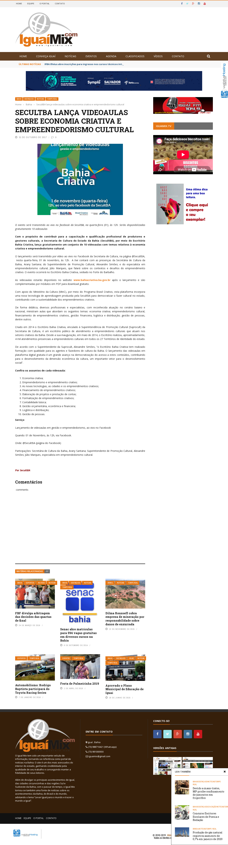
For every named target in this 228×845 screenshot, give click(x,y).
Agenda (111, 56)
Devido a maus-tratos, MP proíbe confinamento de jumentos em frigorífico (208, 793)
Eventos (91, 56)
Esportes (30, 583)
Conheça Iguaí (45, 56)
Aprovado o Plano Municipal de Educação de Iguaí (124, 689)
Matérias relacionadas (30, 571)
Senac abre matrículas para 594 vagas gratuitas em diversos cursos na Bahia (78, 634)
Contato (60, 3)
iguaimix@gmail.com (99, 756)
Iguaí (131, 658)
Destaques (29, 99)
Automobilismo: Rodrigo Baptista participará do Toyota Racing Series (33, 688)
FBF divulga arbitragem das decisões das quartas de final (33, 616)
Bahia (19, 99)
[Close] (224, 771)
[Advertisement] (80, 531)
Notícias (70, 56)
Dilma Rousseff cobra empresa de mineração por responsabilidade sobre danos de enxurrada (124, 618)
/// (47, 571)
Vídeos (158, 56)
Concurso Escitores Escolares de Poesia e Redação (206, 816)
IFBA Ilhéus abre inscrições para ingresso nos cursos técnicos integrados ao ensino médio (98, 64)
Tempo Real (52, 99)
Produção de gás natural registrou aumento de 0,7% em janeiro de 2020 (207, 836)
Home (19, 3)
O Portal (45, 3)
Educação (212, 806)
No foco (41, 583)
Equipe (30, 3)
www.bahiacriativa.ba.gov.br (92, 280)
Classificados (135, 56)
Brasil (110, 583)
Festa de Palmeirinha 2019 (79, 683)
